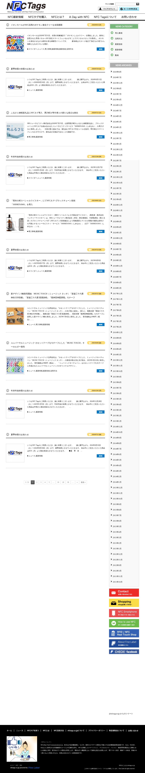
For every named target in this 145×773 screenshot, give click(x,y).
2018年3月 (117, 288)
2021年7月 (117, 188)
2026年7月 (117, 77)
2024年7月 (117, 111)
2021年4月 (117, 199)
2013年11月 (117, 493)
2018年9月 (117, 271)
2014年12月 (117, 427)
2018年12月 (117, 266)
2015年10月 (117, 371)
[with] (37, 17)
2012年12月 (117, 554)
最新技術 (62, 49)
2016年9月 (117, 338)
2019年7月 (117, 249)
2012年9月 (117, 565)
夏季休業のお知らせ (20, 250)
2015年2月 (117, 416)
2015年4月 (117, 404)
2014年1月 (117, 482)
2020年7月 (117, 216)
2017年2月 (117, 327)
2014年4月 (117, 465)
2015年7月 (117, 388)
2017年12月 (117, 294)
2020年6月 (117, 221)
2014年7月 (117, 449)
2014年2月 (117, 476)
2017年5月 (117, 316)
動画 (117, 55)
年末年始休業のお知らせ (22, 157)
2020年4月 (117, 227)
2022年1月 (117, 172)
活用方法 (69, 49)
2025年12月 (117, 83)
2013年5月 (117, 526)
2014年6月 (117, 454)
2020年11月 (117, 210)
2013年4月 (117, 532)
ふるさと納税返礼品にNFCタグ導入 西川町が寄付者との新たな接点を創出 (44, 113)
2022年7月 (117, 160)
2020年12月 (117, 205)
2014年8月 (117, 443)
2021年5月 (117, 194)
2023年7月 (117, 138)
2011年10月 (117, 582)
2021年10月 (117, 183)
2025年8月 (117, 88)
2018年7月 (117, 277)
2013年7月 (117, 515)
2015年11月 (117, 366)
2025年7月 (117, 94)
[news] (16, 17)
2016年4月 (117, 349)
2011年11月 (117, 576)
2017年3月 (117, 321)
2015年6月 (117, 393)
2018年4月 (117, 282)
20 (63, 482)
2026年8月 (117, 72)
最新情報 (55, 49)
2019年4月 (117, 255)
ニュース (41, 49)
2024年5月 (117, 116)
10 (58, 482)
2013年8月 (117, 510)
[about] (58, 17)
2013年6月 (117, 521)
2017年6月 (117, 310)
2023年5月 (117, 144)
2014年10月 (117, 432)
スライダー (33, 49)
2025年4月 (117, 100)
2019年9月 (117, 244)
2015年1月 (117, 421)
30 (68, 482)
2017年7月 (117, 305)
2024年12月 (117, 105)
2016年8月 (117, 343)
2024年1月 (117, 127)
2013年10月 (117, 499)
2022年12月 (117, 149)
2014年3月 (117, 471)
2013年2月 (117, 543)
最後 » (83, 482)
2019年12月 (117, 238)
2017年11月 (117, 299)
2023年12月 (117, 133)
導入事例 (48, 49)
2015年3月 (117, 410)
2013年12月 (117, 488)
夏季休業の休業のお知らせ (23, 69)
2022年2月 (117, 166)
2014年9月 (117, 438)
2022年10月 (117, 155)
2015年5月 (117, 399)
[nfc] (46, 733)
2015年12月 (117, 360)
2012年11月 (117, 560)
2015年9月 (117, 377)
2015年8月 (117, 382)
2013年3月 (117, 537)
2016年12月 (117, 332)
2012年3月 (117, 571)
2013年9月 (117, 504)
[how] (59, 733)
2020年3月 (117, 233)
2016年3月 (117, 355)
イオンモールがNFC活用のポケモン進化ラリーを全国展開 (36, 25)
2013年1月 (117, 549)
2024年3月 (117, 122)
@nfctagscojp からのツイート (121, 714)
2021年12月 (117, 177)
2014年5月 (117, 460)
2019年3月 (117, 260)
